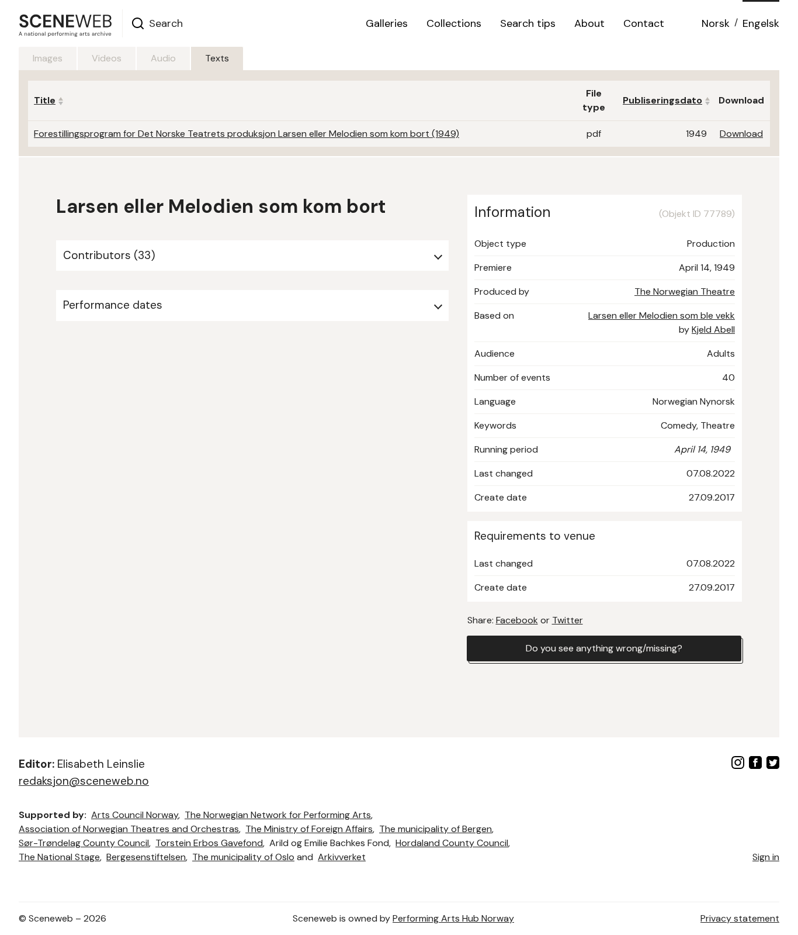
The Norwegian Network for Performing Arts (278, 815)
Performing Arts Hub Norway (453, 918)
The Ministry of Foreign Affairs (309, 829)
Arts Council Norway (134, 815)
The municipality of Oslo (243, 857)
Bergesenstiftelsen (146, 857)
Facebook (517, 620)
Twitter (567, 620)
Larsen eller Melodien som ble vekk (661, 315)
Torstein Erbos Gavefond (209, 843)
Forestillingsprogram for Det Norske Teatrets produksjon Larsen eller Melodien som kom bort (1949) (246, 133)
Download (741, 133)
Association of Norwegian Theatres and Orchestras (129, 829)
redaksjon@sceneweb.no (84, 781)
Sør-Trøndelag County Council (84, 843)
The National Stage (59, 857)
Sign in (765, 857)
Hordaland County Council (451, 843)
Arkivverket (342, 857)
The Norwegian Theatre (684, 291)
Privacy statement (739, 918)
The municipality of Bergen (435, 829)
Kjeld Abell (713, 329)
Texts (217, 58)
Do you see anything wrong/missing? (604, 648)
